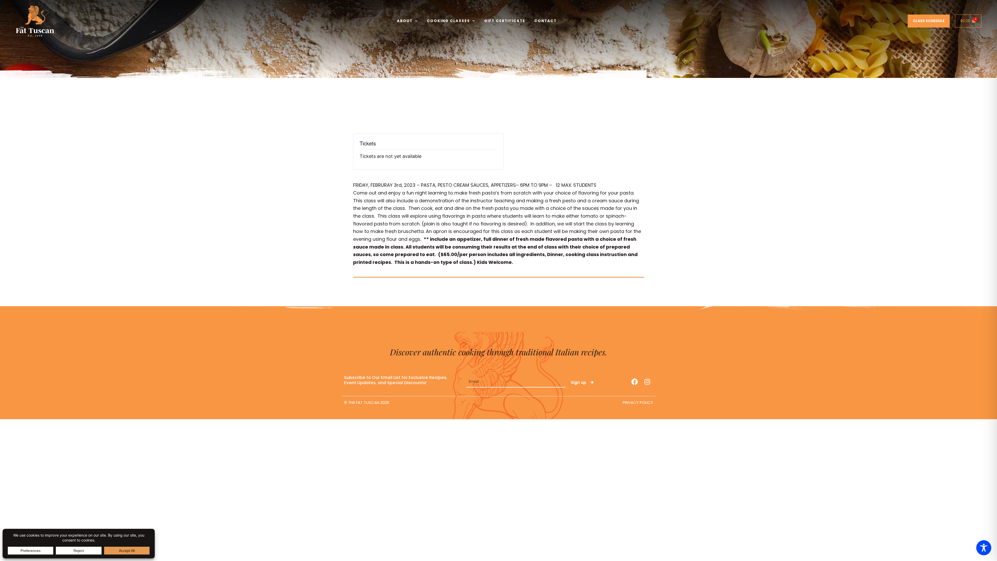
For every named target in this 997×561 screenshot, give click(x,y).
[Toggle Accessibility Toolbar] (984, 548)
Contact (545, 20)
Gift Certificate (504, 20)
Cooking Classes (448, 20)
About (405, 20)
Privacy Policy (638, 402)
